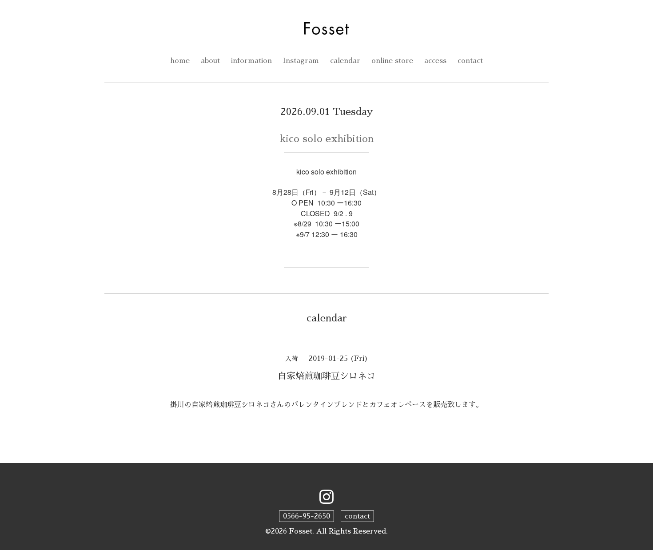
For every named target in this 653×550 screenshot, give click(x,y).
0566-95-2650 (306, 516)
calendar (345, 60)
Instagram (301, 60)
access (435, 60)
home (180, 60)
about (210, 60)
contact (470, 60)
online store (392, 60)
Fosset (300, 531)
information (251, 60)
